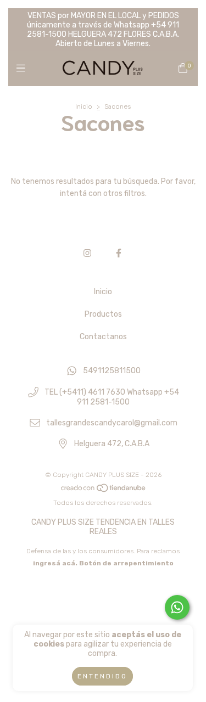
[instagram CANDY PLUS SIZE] (87, 253)
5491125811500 (112, 371)
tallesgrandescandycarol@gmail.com (111, 423)
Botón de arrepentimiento (126, 563)
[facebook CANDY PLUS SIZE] (118, 253)
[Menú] (23, 68)
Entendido (102, 676)
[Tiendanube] (104, 491)
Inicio (83, 106)
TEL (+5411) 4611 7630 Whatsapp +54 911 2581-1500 (111, 396)
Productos (103, 314)
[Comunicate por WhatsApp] (177, 607)
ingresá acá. (55, 563)
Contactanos (103, 336)
